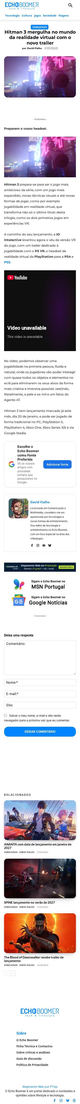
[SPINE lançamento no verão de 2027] (40, 878)
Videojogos (39, 27)
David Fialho (34, 48)
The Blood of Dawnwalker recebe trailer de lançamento (34, 959)
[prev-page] (6, 973)
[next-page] (13, 973)
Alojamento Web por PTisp (40, 1086)
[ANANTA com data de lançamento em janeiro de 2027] (40, 820)
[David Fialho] (18, 523)
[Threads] (74, 1100)
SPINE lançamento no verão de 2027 (29, 902)
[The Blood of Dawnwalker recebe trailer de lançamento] (40, 933)
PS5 (7, 262)
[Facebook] (31, 544)
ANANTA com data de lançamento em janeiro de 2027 (37, 846)
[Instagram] (37, 544)
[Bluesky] (49, 544)
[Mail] (43, 544)
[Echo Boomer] (22, 5)
